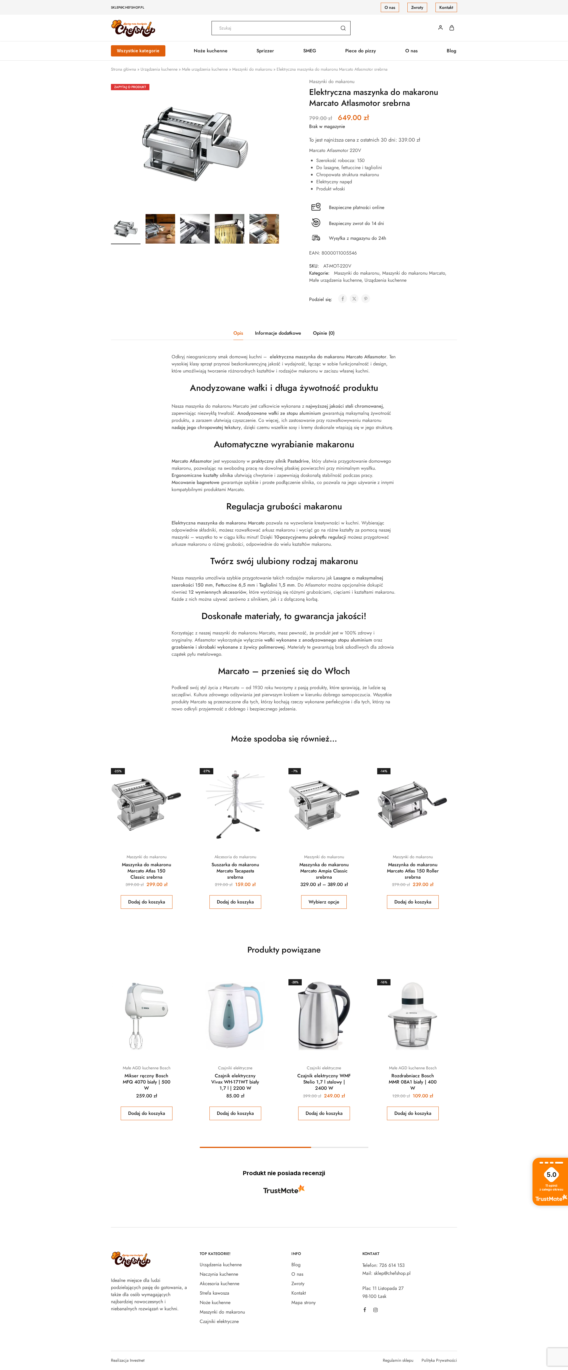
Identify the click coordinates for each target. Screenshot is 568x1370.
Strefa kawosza (214, 1293)
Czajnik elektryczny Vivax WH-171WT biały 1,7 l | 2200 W (235, 1082)
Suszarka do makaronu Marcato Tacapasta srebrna (235, 871)
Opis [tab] (238, 333)
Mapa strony (303, 1302)
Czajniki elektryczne (235, 1068)
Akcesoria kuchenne (219, 1283)
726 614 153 (392, 1265)
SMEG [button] (309, 51)
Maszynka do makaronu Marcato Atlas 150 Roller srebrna (413, 871)
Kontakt (446, 7)
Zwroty (417, 7)
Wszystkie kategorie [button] (138, 50)
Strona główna (123, 69)
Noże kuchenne (215, 1302)
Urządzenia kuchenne (159, 69)
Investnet (137, 1360)
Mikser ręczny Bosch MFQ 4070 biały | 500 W (146, 1082)
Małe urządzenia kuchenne (205, 69)
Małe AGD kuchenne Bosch (146, 1068)
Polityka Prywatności (439, 1360)
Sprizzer (265, 51)
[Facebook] (364, 1310)
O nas (390, 7)
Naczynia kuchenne (219, 1274)
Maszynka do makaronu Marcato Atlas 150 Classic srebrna (146, 871)
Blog (451, 51)
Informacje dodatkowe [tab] (278, 333)
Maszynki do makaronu (252, 69)
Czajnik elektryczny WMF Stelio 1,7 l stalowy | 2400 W (324, 1082)
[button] (146, 902)
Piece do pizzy (360, 51)
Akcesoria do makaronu (235, 857)
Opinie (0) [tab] (324, 333)
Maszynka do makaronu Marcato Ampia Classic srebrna (324, 871)
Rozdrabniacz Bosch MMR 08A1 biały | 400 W (413, 1082)
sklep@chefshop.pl (127, 7)
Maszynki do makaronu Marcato (413, 273)
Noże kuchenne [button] (210, 51)
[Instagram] (375, 1310)
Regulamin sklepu (398, 1360)
